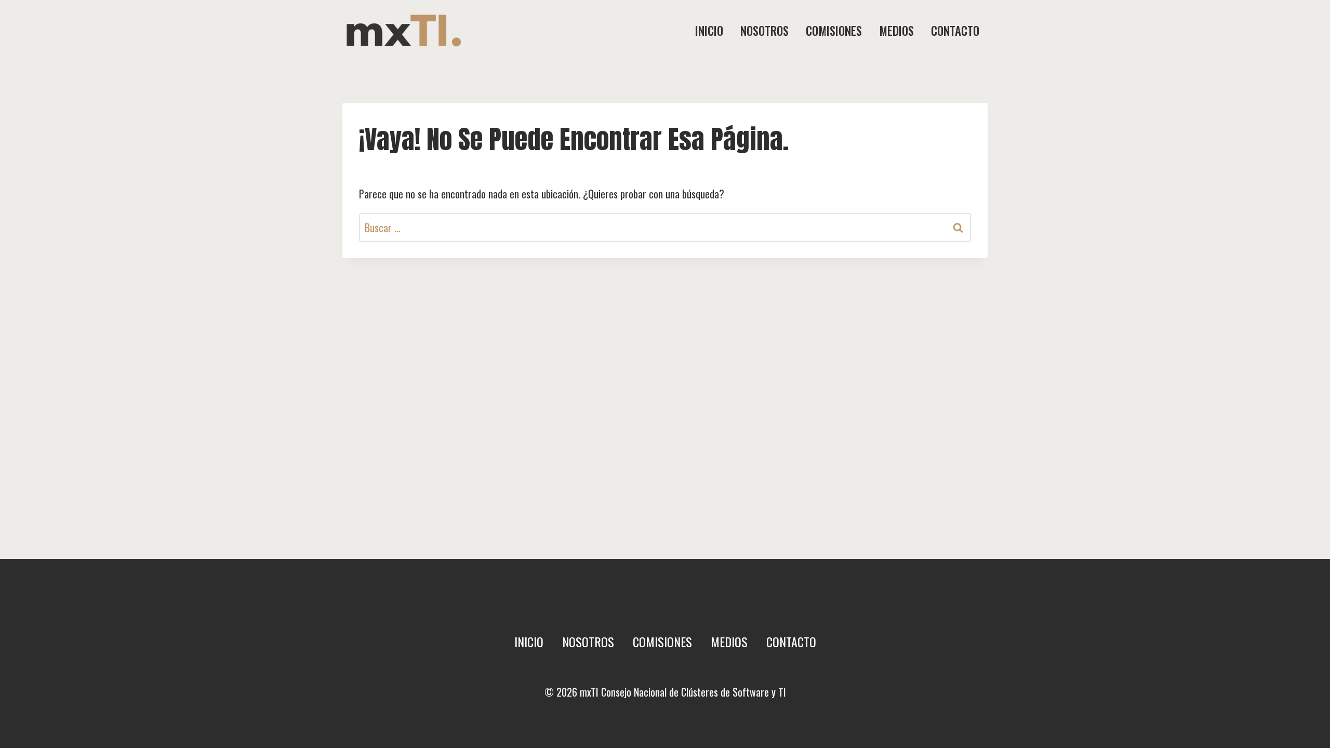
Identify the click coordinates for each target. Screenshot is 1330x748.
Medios (896, 30)
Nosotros (764, 30)
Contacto (955, 30)
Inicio (709, 30)
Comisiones (834, 30)
